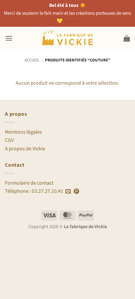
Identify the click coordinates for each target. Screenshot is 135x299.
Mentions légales (23, 132)
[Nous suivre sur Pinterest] (76, 191)
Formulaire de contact (29, 183)
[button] (9, 38)
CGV (9, 140)
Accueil (32, 60)
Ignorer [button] (71, 21)
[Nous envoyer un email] (68, 191)
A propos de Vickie (25, 148)
